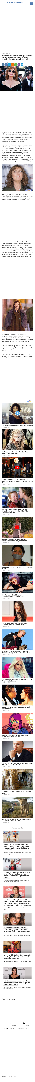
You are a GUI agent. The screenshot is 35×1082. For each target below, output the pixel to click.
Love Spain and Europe (15, 2)
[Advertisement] (17, 30)
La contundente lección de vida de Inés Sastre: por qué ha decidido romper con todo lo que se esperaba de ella (16, 930)
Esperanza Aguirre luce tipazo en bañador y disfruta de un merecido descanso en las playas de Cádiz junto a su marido (17, 847)
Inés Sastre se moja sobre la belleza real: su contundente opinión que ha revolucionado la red (16, 982)
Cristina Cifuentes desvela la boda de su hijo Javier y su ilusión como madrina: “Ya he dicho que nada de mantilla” (16, 874)
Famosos (18, 62)
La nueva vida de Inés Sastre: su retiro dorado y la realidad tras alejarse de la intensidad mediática (17, 957)
